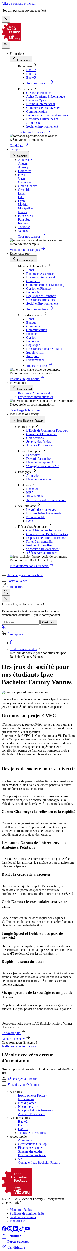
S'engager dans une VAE (42, 466)
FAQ (29, 521)
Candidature (15, 586)
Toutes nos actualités (23, 649)
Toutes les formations (32, 1132)
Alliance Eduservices (40, 445)
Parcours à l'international (34, 393)
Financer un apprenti (39, 462)
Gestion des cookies (23, 1217)
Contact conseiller (14, 1039)
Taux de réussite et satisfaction (46, 500)
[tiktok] (22, 1230)
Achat (30, 270)
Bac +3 (31, 73)
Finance (31, 334)
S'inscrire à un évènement (42, 549)
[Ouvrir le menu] (6, 45)
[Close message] (6, 19)
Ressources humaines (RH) (44, 348)
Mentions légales (21, 1209)
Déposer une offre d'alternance (46, 538)
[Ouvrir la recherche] (6, 592)
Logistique (33, 345)
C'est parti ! (49, 622)
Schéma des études (38, 441)
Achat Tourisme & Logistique (45, 96)
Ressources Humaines (40, 300)
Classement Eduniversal (41, 434)
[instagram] (10, 1230)
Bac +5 (31, 77)
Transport (32, 356)
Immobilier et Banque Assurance (47, 115)
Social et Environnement (42, 126)
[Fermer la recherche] (6, 599)
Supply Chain (35, 352)
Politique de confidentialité (27, 1213)
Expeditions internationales (35, 397)
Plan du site (17, 1221)
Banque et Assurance (40, 273)
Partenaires (33, 455)
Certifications (35, 438)
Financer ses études (38, 479)
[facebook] (4, 1230)
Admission (33, 475)
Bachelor (32, 489)
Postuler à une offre (39, 545)
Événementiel (35, 360)
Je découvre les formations (19, 1046)
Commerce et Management (43, 107)
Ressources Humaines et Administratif (42, 120)
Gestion (31, 337)
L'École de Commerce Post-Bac (47, 430)
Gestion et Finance (38, 93)
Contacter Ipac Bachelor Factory (47, 534)
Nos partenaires (28, 1106)
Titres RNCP (34, 496)
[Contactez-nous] (4, 628)
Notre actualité (35, 517)
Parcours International (32, 1155)
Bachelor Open (36, 100)
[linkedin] (16, 1230)
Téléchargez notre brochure (25, 575)
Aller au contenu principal (18, 3)
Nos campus (26, 1099)
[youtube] (27, 1230)
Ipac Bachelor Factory (32, 1095)
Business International (40, 104)
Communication (36, 111)
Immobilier (33, 292)
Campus (15, 149)
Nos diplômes (27, 1103)
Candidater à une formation (44, 530)
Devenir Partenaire (38, 458)
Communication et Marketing (45, 285)
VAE (21, 1159)
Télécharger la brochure (41, 552)
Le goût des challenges (41, 509)
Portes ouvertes (17, 581)
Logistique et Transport (41, 296)
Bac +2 (31, 70)
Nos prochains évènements (43, 513)
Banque (31, 322)
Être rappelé (15, 634)
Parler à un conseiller (39, 541)
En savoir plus (11, 1033)
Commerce (33, 281)
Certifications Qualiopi (32, 1144)
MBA (30, 492)
